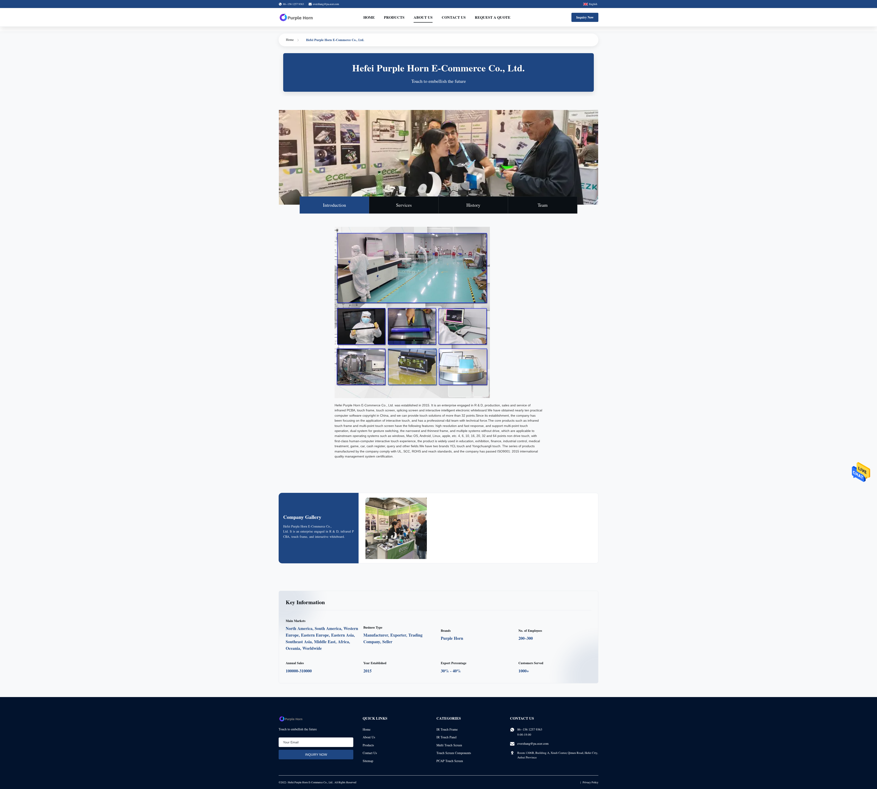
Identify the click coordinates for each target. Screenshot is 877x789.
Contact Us (454, 17)
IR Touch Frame (447, 729)
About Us (423, 17)
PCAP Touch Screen (449, 761)
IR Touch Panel (446, 737)
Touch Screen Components (453, 753)
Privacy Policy (590, 782)
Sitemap (368, 761)
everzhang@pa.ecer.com (326, 4)
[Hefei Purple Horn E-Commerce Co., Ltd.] (296, 17)
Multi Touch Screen (449, 745)
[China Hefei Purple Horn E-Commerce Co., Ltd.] (401, 534)
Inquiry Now (585, 17)
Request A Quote (492, 17)
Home (369, 17)
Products (394, 17)
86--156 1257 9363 (529, 729)
